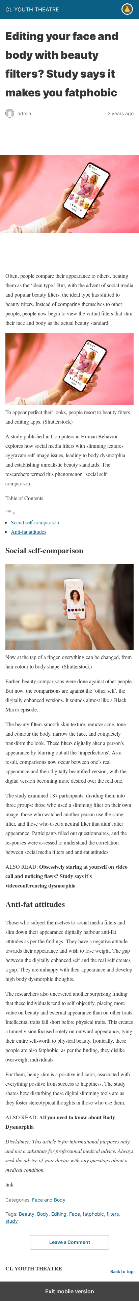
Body (43, 1214)
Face (74, 1214)
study (11, 1221)
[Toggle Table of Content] (10, 512)
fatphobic (93, 1214)
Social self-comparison (35, 522)
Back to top (122, 1271)
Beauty (26, 1214)
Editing (58, 1214)
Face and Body (48, 1200)
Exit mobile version (69, 1291)
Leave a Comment (69, 1242)
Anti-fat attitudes (28, 531)
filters (113, 1214)
